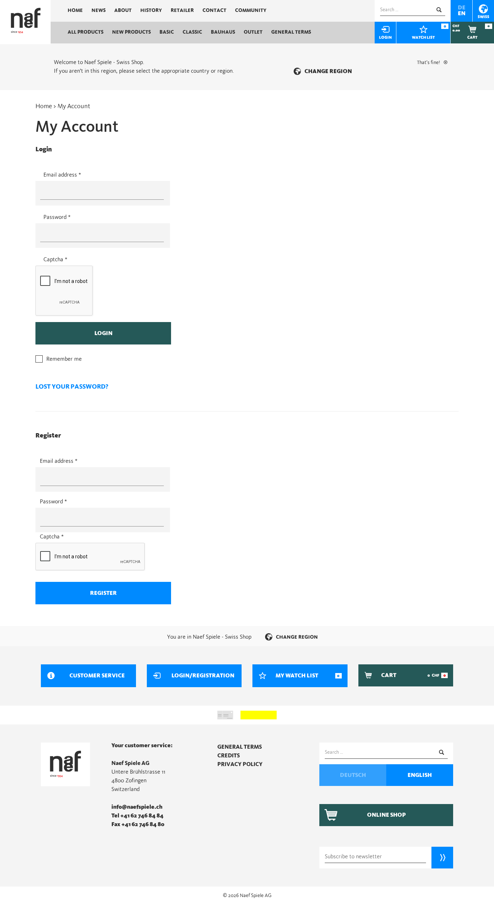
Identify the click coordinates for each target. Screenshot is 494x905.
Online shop (386, 815)
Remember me (64, 359)
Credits (228, 755)
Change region (328, 71)
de (461, 7)
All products (85, 32)
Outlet (253, 32)
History (151, 10)
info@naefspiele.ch (136, 807)
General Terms (291, 32)
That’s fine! (428, 62)
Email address (62, 175)
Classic (192, 32)
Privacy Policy (240, 764)
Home (75, 10)
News (98, 10)
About (123, 10)
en (461, 13)
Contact (214, 10)
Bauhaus (223, 32)
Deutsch (353, 775)
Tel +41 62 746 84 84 (137, 816)
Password (57, 217)
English (420, 775)
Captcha (55, 259)
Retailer (182, 10)
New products (131, 32)
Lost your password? (71, 387)
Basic (166, 32)
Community (251, 10)
